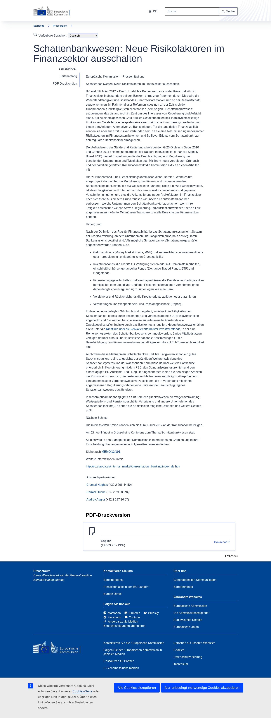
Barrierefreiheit (183, 586)
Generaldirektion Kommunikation (194, 579)
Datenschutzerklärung (187, 657)
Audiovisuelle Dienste (187, 619)
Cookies (178, 650)
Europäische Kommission (190, 605)
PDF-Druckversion (65, 83)
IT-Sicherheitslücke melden (121, 668)
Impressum (180, 664)
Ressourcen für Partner (118, 661)
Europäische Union (186, 626)
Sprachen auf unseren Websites (194, 643)
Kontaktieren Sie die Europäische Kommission (133, 643)
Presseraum (60, 25)
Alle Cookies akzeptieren (137, 688)
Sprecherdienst (113, 579)
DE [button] (155, 11)
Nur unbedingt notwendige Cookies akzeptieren (202, 688)
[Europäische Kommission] (54, 11)
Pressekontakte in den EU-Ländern (126, 586)
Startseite (38, 25)
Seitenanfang (68, 76)
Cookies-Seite (82, 691)
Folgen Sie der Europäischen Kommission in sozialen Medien (132, 652)
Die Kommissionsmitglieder (191, 612)
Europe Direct (112, 593)
